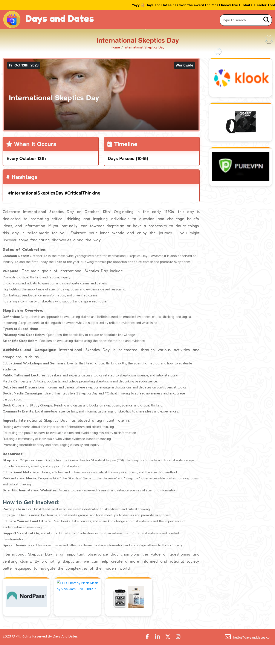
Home (115, 47)
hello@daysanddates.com (252, 637)
